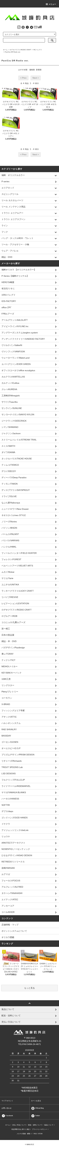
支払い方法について (19, 1125)
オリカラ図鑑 (8, 937)
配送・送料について (35, 1125)
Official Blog (39, 1108)
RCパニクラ (38, 50)
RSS (35, 1133)
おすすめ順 (22, 70)
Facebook (9, 1115)
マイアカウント (7, 1101)
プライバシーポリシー (39, 1129)
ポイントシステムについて (14, 931)
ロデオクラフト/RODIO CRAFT (20, 50)
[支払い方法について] (36, 27)
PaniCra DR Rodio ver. (12, 52)
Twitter (37, 1115)
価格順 (32, 70)
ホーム (5, 50)
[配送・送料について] (40, 27)
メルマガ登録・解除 (23, 1133)
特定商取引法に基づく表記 (20, 1129)
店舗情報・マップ (10, 924)
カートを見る (36, 1101)
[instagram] (19, 27)
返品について (48, 1125)
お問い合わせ (6, 1108)
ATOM (40, 1133)
